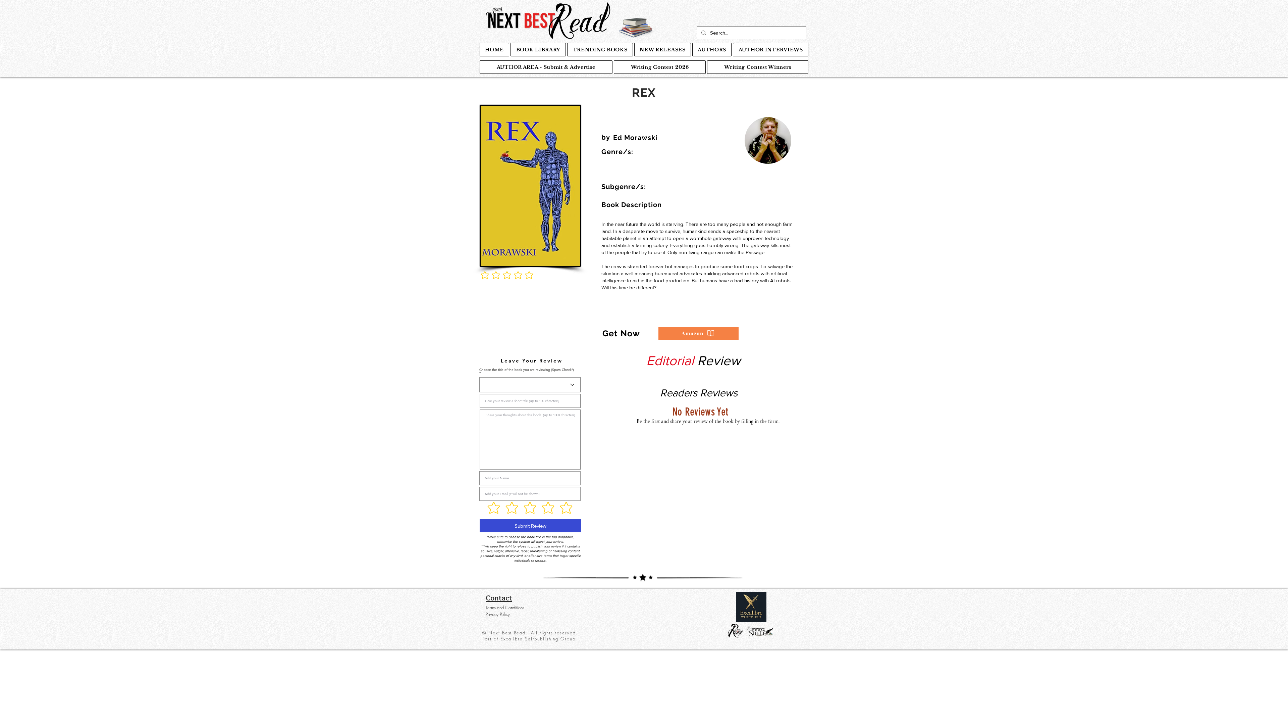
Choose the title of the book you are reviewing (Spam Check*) (526, 370)
